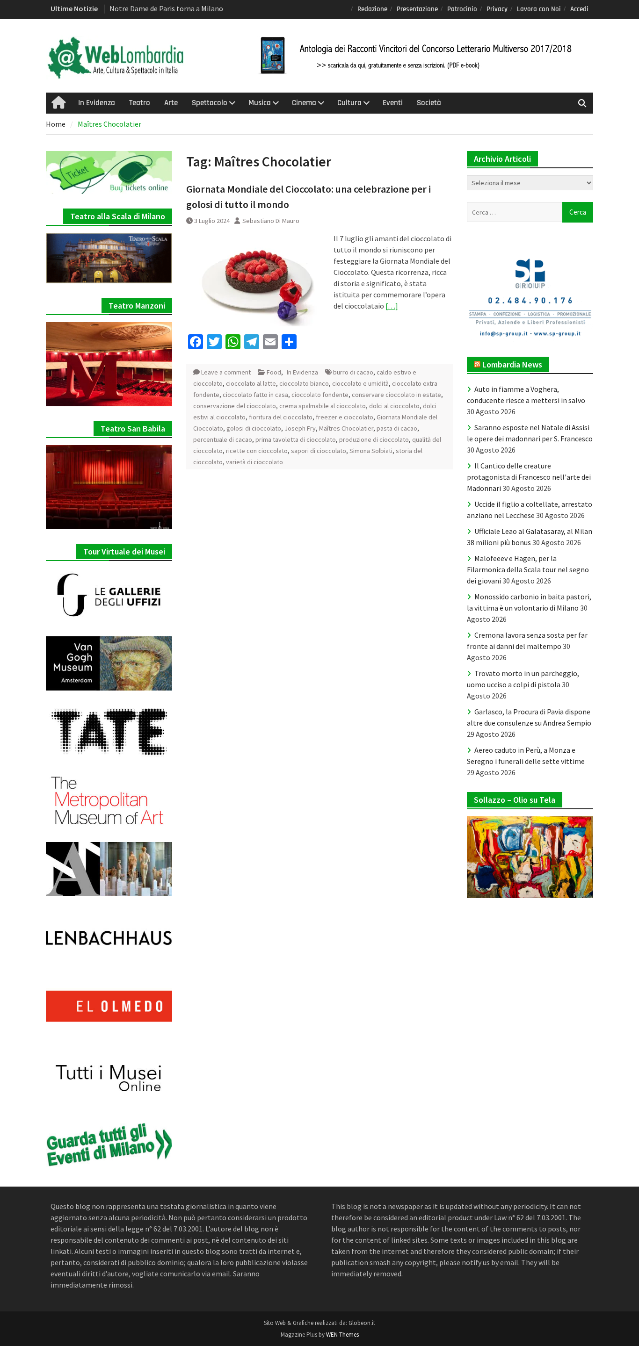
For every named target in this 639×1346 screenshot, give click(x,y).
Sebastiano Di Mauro (270, 220)
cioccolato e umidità (360, 383)
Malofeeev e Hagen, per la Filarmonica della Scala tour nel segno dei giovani (528, 569)
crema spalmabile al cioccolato (322, 406)
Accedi (579, 9)
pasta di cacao (397, 428)
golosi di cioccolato (253, 428)
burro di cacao (353, 372)
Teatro (139, 103)
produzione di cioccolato (374, 439)
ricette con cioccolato (257, 450)
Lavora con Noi (539, 9)
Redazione (372, 9)
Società (429, 103)
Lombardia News (512, 364)
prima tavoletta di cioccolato (295, 439)
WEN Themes (342, 1335)
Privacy (497, 9)
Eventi (393, 103)
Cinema (304, 103)
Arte (171, 103)
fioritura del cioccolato (280, 417)
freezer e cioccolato (344, 417)
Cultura (349, 103)
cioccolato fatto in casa (255, 394)
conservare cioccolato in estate (396, 394)
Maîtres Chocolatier (346, 428)
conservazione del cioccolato (234, 406)
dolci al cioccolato (394, 406)
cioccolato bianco (304, 383)
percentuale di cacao (222, 439)
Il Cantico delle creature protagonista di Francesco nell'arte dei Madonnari (529, 477)
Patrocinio (462, 9)
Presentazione (417, 9)
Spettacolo (209, 103)
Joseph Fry (300, 428)
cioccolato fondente (320, 394)
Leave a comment (226, 372)
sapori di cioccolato (318, 450)
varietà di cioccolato (254, 462)
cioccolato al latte (251, 383)
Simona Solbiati (370, 450)
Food (274, 372)
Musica (259, 103)
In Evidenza (96, 103)
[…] (391, 305)
